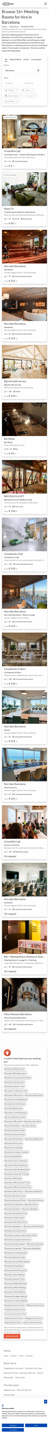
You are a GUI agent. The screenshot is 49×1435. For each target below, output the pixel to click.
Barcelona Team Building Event (17, 1169)
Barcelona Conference (13, 1204)
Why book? (8, 1377)
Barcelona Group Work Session (17, 1261)
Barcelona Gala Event (33, 1191)
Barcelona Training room (14, 1082)
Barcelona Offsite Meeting (15, 1287)
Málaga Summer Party (33, 1318)
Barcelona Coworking (13, 1148)
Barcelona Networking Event (16, 1165)
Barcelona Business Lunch (15, 1196)
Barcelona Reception (13, 1226)
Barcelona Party (31, 1204)
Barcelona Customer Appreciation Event (20, 1235)
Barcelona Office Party (14, 1191)
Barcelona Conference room (16, 1091)
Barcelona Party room (13, 1143)
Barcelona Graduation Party (16, 1213)
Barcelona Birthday (30, 1209)
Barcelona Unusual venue (15, 1134)
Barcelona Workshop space (15, 1073)
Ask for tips (20, 1377)
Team (6, 1355)
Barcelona (14, 26)
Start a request (12, 1336)
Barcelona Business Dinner (15, 1200)
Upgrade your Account (13, 1368)
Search (40, 1373)
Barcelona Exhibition (13, 1156)
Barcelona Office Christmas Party (18, 1187)
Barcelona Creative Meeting (16, 1301)
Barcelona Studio (29, 1126)
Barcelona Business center (15, 1117)
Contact (29, 1355)
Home (4, 26)
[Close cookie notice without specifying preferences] (45, 1402)
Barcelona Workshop (13, 1178)
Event (26, 59)
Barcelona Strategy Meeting (15, 1296)
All (6, 59)
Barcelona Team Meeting (14, 1274)
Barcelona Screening (13, 1248)
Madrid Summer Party (13, 1318)
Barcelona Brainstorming (14, 1257)
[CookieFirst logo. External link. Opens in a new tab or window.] (3, 1405)
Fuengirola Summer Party (15, 1309)
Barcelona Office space (14, 1095)
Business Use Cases (33, 1368)
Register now (9, 1390)
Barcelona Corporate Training (16, 1174)
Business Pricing (11, 1373)
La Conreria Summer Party (15, 1314)
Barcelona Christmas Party (15, 1231)
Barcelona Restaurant (34, 1139)
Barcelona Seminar (36, 1200)
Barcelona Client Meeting (15, 1292)
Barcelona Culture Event (14, 1218)
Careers (13, 1355)
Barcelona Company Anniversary (18, 1239)
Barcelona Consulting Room (16, 1099)
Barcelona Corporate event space (18, 1078)
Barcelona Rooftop (12, 1126)
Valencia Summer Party (32, 1322)
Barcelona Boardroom (13, 1108)
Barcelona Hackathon (31, 1248)
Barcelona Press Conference (16, 1161)
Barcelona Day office (32, 1121)
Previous (5, 131)
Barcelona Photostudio (14, 1139)
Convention (36, 59)
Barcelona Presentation (14, 1266)
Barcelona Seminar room (14, 1086)
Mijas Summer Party (13, 1322)
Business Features (27, 1373)
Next (43, 131)
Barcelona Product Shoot (14, 1244)
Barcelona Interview (35, 1244)
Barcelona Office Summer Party (17, 1183)
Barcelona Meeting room (14, 1069)
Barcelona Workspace (33, 1095)
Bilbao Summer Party (35, 1305)
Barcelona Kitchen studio (15, 1130)
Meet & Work (15, 59)
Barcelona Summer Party (14, 1279)
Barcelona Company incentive (16, 1152)
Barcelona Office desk (13, 1121)
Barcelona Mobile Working (15, 1283)
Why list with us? (24, 1390)
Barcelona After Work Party (16, 1222)
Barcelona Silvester (12, 1209)
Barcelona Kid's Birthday (33, 1226)
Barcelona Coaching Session (16, 1253)
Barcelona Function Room (15, 1104)
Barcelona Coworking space (16, 1113)
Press (21, 1355)
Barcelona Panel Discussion (16, 1270)
